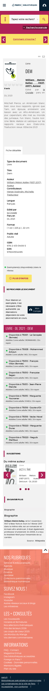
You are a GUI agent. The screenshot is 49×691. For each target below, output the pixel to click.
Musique (8, 569)
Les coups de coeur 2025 (17, 631)
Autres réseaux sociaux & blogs (19, 603)
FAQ (6, 650)
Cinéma (8, 572)
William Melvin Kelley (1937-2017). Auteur (35, 83)
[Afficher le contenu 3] (26, 489)
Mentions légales (12, 665)
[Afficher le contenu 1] (20, 489)
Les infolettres (11, 606)
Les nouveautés (12, 619)
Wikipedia (40, 541)
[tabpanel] (24, 207)
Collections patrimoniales (17, 578)
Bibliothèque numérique (17, 581)
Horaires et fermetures (15, 622)
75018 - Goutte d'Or (31, 407)
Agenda (8, 566)
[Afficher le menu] (4, 5)
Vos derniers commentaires (18, 637)
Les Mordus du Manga (15, 634)
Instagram (9, 597)
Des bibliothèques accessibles (19, 656)
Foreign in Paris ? (13, 659)
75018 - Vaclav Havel (32, 416)
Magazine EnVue (12, 653)
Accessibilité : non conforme (14, 686)
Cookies (8, 662)
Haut (45, 550)
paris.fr (4, 677)
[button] (7, 475)
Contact (14, 650)
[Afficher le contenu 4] (29, 489)
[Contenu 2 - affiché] (23, 489)
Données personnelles (25, 662)
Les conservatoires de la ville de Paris (18, 683)
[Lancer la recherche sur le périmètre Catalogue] (43, 19)
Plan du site (10, 668)
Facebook (9, 594)
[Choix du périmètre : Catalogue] (5, 19)
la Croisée (12, 213)
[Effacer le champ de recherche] (37, 19)
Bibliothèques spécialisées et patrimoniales (21, 680)
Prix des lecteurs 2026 (15, 628)
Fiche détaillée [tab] (13, 150)
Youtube (8, 600)
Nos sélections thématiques (18, 625)
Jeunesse (8, 575)
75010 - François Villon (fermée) (23, 362)
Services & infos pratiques (17, 563)
